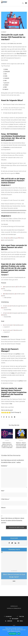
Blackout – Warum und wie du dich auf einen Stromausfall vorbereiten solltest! (21, 445)
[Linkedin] (15, 543)
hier (11, 404)
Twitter (21, 616)
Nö (19, 633)
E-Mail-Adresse (5, 499)
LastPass (17, 354)
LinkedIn (9, 621)
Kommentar (4, 466)
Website (3, 508)
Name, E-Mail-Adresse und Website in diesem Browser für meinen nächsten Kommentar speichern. (12, 520)
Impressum (14, 606)
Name (3, 491)
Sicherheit (3, 32)
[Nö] (26, 631)
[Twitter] (12, 543)
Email (21, 621)
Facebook (9, 616)
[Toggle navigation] (26, 3)
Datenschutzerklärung (14, 608)
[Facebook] (9, 543)
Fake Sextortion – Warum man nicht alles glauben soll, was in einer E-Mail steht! (7, 445)
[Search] (23, 3)
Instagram (15, 619)
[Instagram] (18, 543)
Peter (4, 43)
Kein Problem (12, 633)
